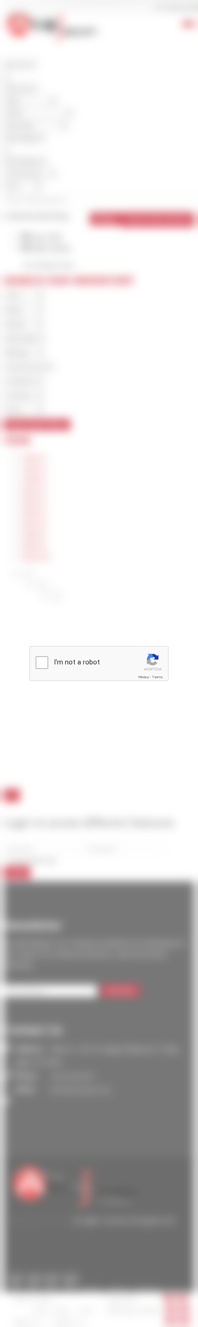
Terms (157, 677)
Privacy (143, 677)
